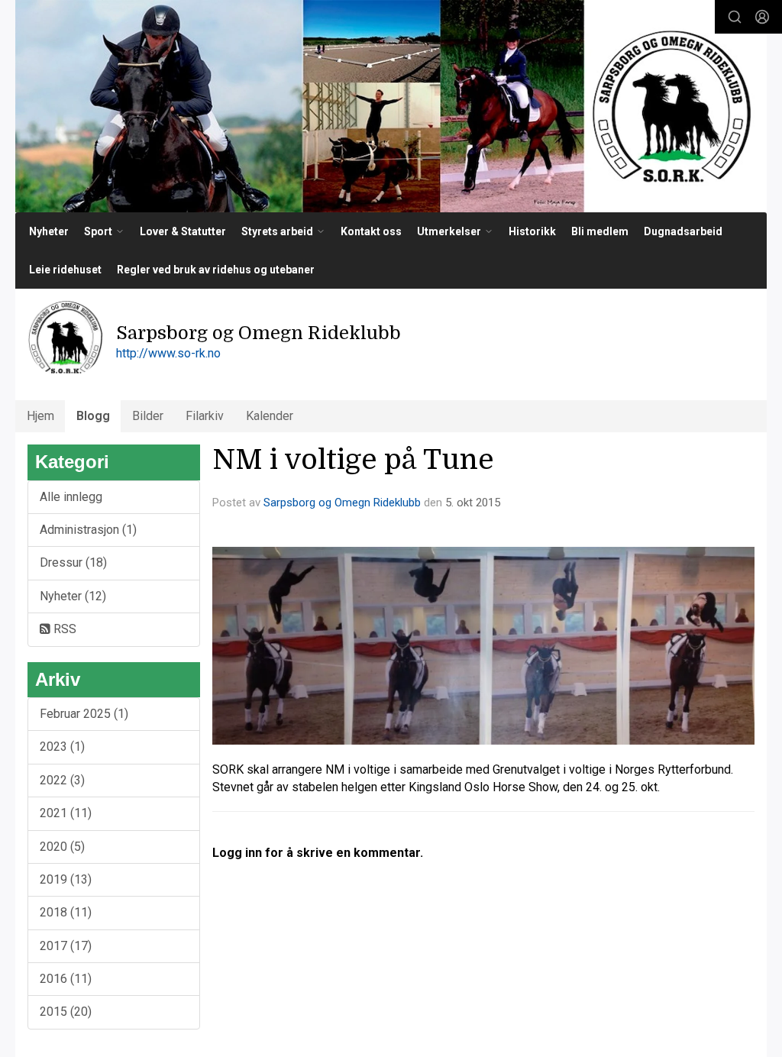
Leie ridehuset (65, 269)
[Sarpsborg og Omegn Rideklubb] (391, 106)
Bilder (147, 416)
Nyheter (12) (73, 596)
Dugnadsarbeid (683, 231)
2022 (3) (62, 780)
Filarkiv (205, 416)
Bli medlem (600, 231)
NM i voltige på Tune (353, 460)
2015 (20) (66, 1011)
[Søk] (734, 17)
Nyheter (49, 231)
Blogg (93, 416)
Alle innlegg (71, 497)
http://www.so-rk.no (168, 353)
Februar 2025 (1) (84, 713)
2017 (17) (66, 946)
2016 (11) (66, 978)
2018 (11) (66, 912)
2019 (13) (66, 879)
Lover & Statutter (183, 231)
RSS (63, 629)
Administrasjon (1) (88, 529)
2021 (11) (66, 813)
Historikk (532, 231)
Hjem (40, 416)
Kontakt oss (371, 231)
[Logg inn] (762, 17)
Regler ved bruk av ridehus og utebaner (216, 269)
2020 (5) (62, 846)
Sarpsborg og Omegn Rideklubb (342, 502)
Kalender (269, 416)
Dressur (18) (73, 562)
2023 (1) (62, 746)
